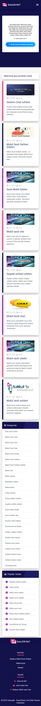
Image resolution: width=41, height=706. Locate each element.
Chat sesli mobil (11, 431)
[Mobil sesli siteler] (20, 346)
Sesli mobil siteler (12, 510)
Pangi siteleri (10, 493)
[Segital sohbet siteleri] (20, 261)
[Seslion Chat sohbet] (20, 90)
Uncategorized (10, 565)
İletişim (20, 668)
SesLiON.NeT (23, 641)
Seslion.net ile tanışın (13, 526)
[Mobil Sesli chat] (20, 304)
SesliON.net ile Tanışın (18, 624)
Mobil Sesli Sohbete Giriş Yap (20, 44)
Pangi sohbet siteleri (13, 498)
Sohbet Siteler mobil (13, 554)
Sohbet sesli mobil (12, 543)
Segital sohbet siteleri (13, 504)
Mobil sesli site (16, 608)
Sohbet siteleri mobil (13, 560)
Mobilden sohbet (11, 482)
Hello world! (14, 587)
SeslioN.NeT (14, 4)
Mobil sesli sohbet (12, 459)
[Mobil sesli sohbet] (20, 388)
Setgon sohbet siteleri (13, 532)
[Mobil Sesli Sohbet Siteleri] (20, 132)
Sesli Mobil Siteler (17, 619)
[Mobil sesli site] (20, 219)
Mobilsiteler (9, 487)
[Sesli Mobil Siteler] (20, 177)
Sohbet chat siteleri (12, 538)
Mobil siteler (10, 476)
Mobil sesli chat (11, 437)
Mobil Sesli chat (16, 603)
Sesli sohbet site (11, 515)
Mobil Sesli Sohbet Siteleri (15, 465)
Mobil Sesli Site (11, 443)
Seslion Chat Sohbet (13, 521)
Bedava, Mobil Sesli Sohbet (20, 659)
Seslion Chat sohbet (17, 630)
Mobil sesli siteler (12, 454)
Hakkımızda (20, 663)
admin (20, 98)
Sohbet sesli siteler (12, 549)
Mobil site (9, 470)
